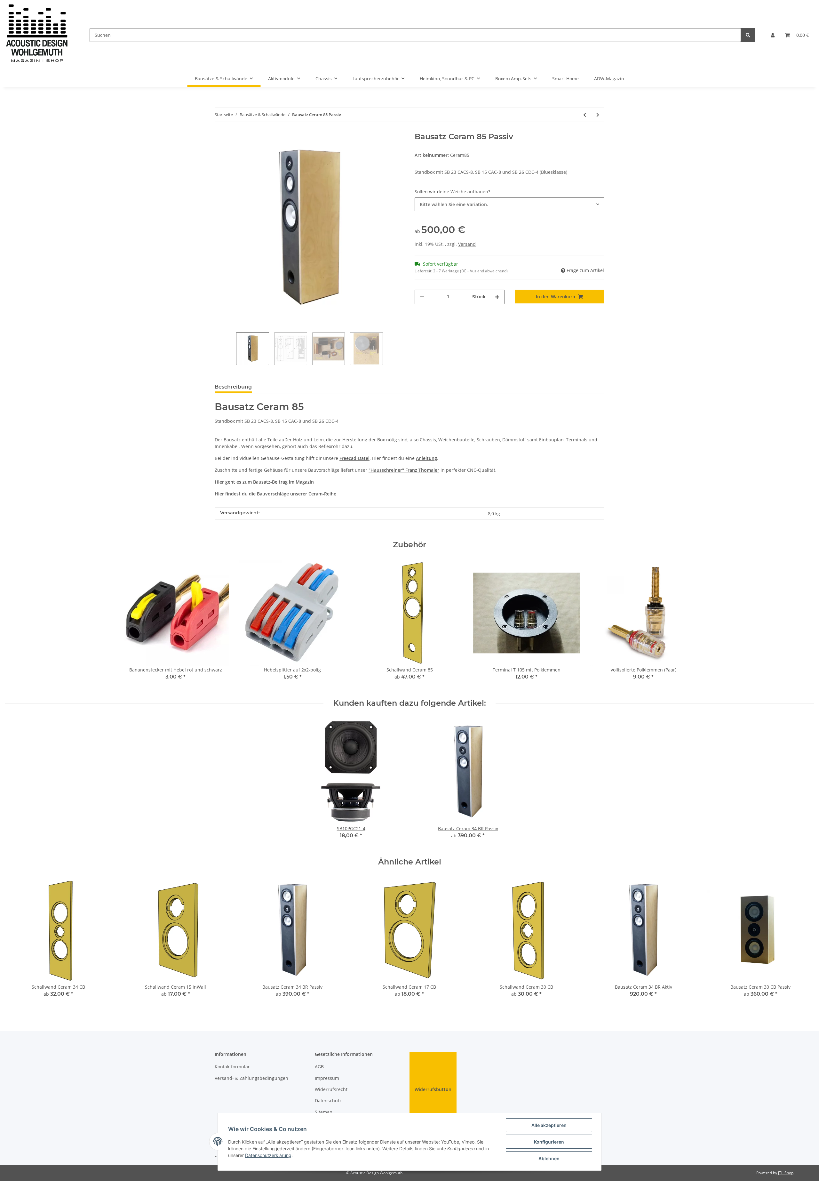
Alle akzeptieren (549, 1125)
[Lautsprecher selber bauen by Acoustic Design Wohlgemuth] (37, 35)
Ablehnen (549, 1158)
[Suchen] (748, 35)
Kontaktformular (232, 1067)
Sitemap (323, 1112)
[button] (773, 35)
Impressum (327, 1078)
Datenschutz (328, 1100)
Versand (467, 244)
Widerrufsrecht (331, 1089)
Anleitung (426, 458)
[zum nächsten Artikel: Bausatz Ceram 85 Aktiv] (597, 115)
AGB (319, 1067)
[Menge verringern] (422, 297)
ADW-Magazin (609, 79)
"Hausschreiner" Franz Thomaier (404, 470)
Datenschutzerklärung (268, 1155)
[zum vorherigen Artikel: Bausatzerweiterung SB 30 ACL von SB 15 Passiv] (584, 115)
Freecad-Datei (354, 458)
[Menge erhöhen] (497, 297)
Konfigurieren (549, 1142)
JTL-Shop (785, 1173)
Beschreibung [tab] (233, 387)
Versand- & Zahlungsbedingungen (251, 1078)
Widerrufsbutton (433, 1089)
